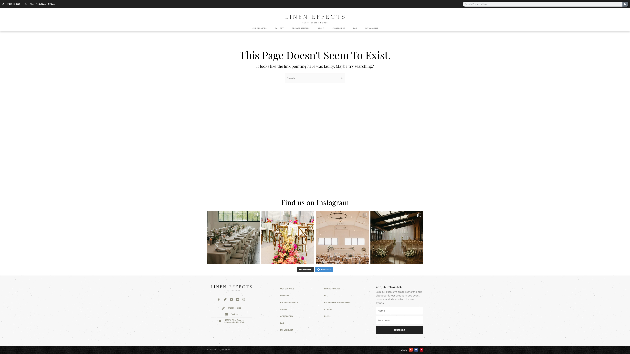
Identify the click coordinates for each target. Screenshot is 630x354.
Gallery (279, 28)
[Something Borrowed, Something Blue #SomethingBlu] (342, 237)
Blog (326, 316)
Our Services (259, 28)
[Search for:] (315, 78)
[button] (411, 350)
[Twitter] (225, 299)
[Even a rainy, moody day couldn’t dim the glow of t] (233, 237)
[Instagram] (243, 299)
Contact (329, 309)
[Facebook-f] (218, 299)
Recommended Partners (337, 302)
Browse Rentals (300, 28)
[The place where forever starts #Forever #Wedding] (396, 237)
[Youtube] (231, 299)
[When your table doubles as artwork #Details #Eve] (287, 237)
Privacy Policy (332, 288)
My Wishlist (371, 28)
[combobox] (542, 4)
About (321, 28)
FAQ (355, 28)
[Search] (625, 4)
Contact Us (339, 28)
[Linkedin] (237, 299)
